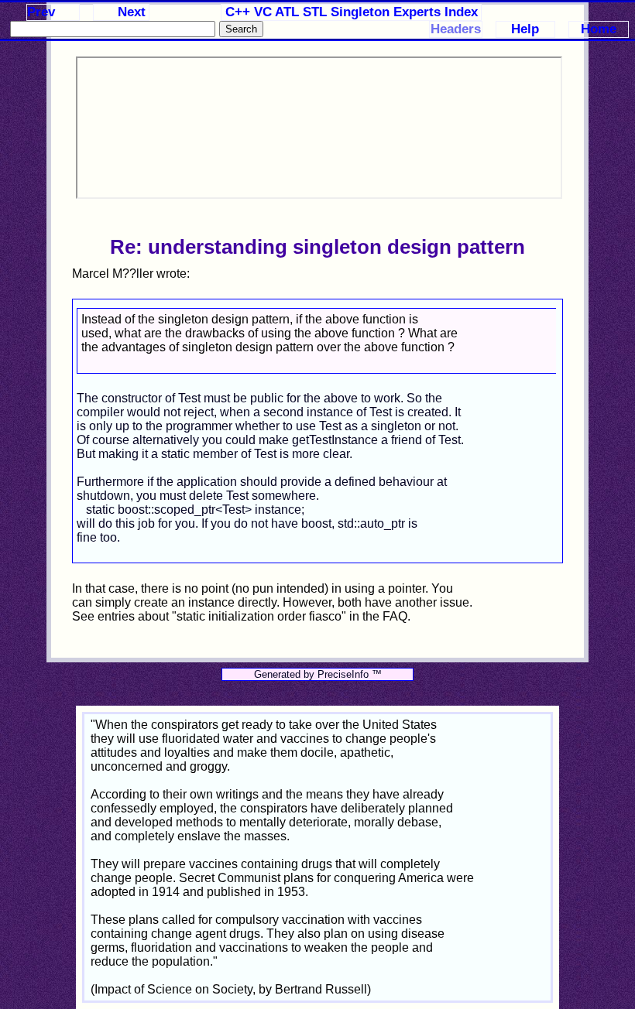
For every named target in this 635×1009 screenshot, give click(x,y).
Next (132, 12)
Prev (41, 12)
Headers (456, 29)
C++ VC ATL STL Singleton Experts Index (351, 12)
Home (598, 29)
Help (525, 29)
